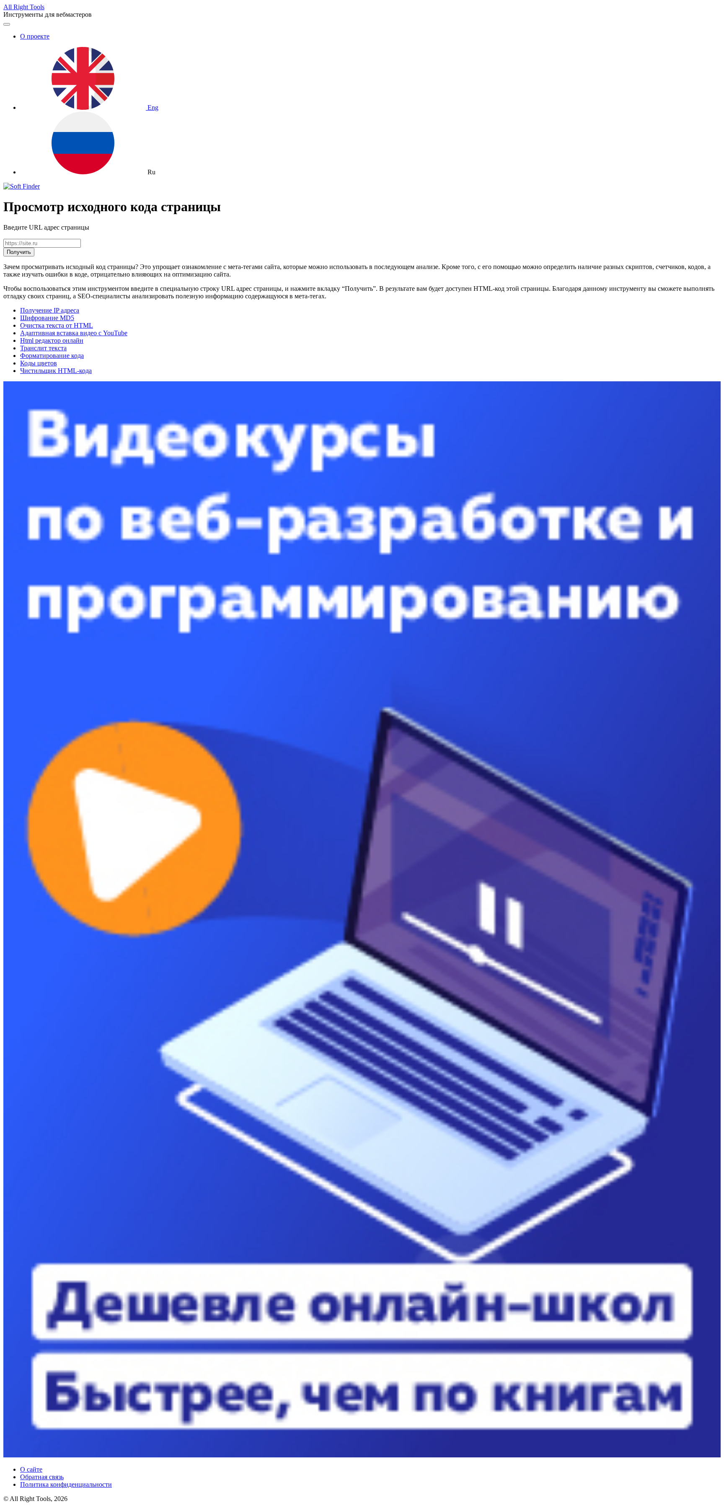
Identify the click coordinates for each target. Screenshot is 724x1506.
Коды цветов (38, 363)
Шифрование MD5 (47, 317)
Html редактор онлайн (51, 340)
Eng (152, 107)
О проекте (34, 36)
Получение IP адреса (49, 310)
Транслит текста (43, 348)
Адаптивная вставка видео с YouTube (73, 332)
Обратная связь (42, 1476)
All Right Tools (23, 6)
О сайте (31, 1469)
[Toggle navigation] (6, 24)
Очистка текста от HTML (56, 325)
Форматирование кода (52, 355)
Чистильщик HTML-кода (56, 370)
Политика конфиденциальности (66, 1484)
